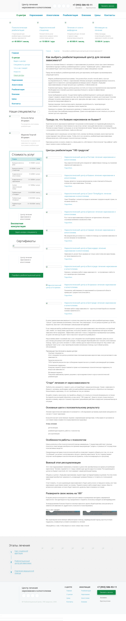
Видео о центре (20, 61)
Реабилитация (70, 15)
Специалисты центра (22, 65)
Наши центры (19, 75)
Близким (86, 15)
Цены (98, 15)
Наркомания (36, 15)
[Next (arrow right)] (31, 620)
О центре (21, 15)
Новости (17, 72)
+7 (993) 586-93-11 (83, 5)
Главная (12, 15)
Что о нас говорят (20, 68)
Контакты (109, 15)
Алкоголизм (52, 15)
